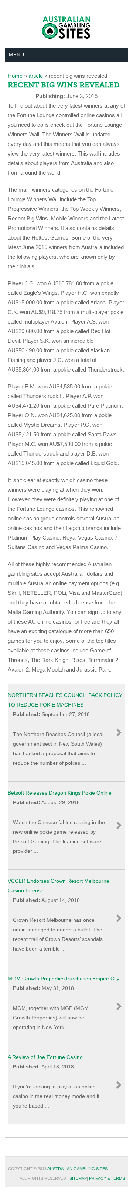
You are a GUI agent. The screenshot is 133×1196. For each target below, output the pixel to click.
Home (15, 76)
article (35, 76)
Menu (16, 54)
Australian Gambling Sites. (78, 1169)
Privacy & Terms (107, 1178)
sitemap (78, 1178)
